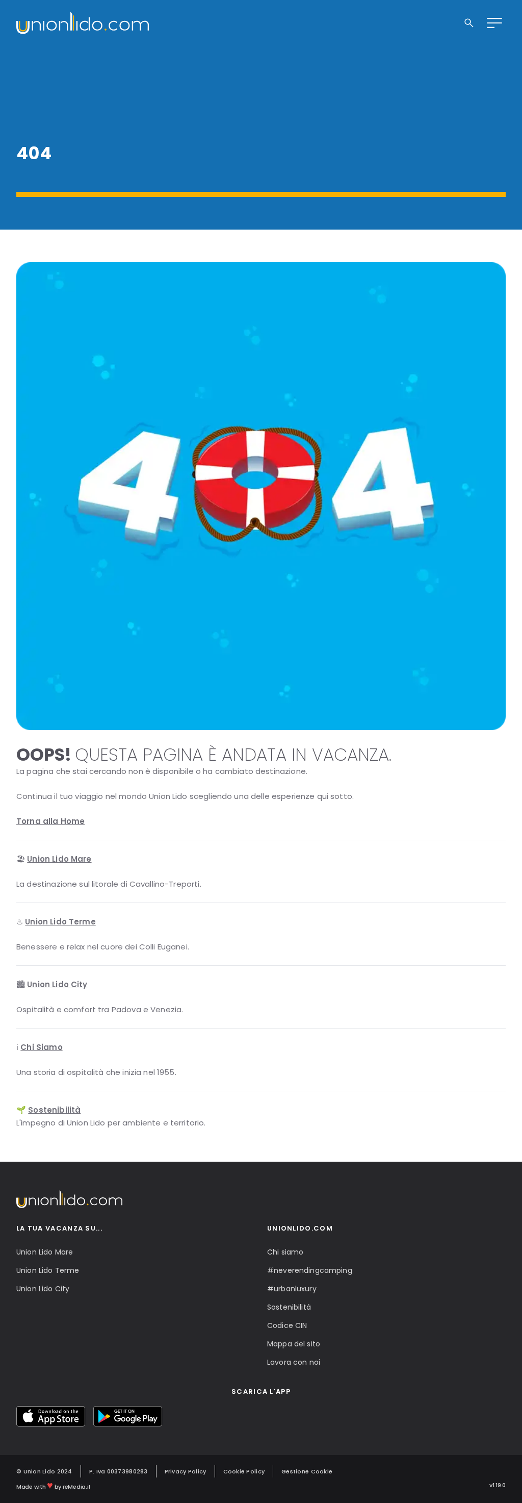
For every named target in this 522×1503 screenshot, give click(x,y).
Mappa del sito (293, 1344)
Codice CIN (287, 1325)
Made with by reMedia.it (53, 1485)
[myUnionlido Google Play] (127, 1416)
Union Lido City (42, 1289)
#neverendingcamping (309, 1270)
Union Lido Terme (47, 1270)
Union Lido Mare (44, 1252)
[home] (82, 23)
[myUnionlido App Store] (50, 1416)
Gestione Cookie (306, 1471)
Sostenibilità (289, 1307)
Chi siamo (285, 1252)
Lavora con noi (293, 1362)
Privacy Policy (185, 1471)
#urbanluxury (292, 1289)
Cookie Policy (244, 1471)
